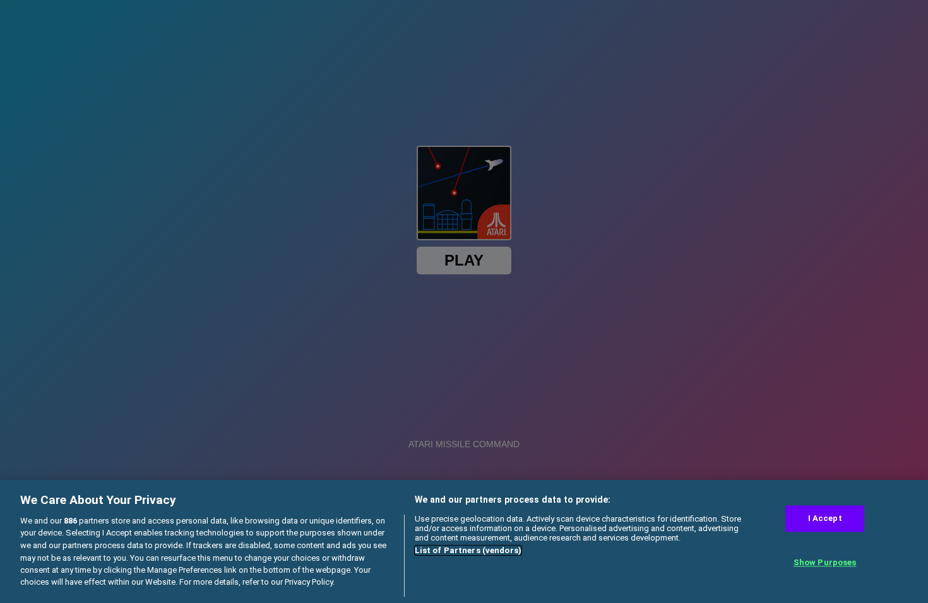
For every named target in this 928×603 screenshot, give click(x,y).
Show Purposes (825, 562)
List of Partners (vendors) (468, 550)
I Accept (825, 519)
